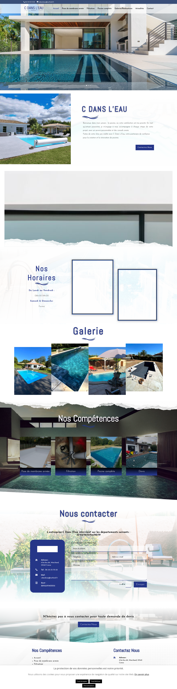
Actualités (139, 8)
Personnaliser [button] (89, 686)
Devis (141, 471)
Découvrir (88, 67)
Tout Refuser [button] (96, 681)
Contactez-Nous (145, 147)
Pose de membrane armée (73, 8)
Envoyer (140, 584)
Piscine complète (104, 8)
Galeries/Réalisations (123, 8)
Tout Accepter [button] (82, 681)
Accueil (56, 8)
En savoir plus (141, 674)
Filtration (91, 8)
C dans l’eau (88, 53)
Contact (150, 8)
